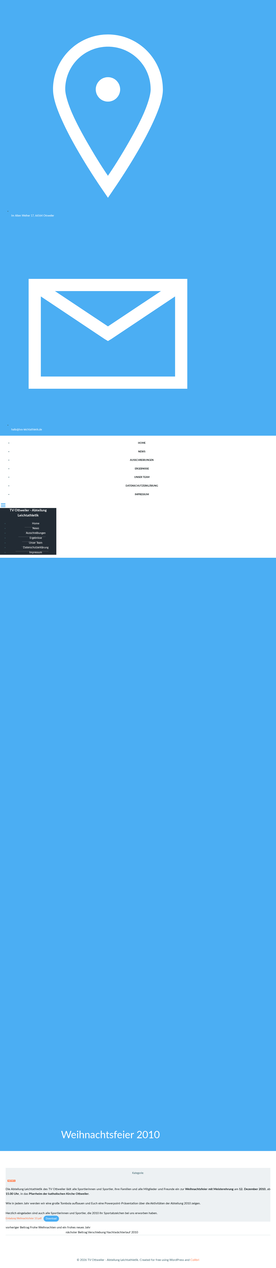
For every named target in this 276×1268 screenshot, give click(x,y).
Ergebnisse (142, 469)
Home (142, 443)
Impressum (142, 494)
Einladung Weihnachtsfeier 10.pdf (24, 1218)
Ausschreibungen (142, 460)
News (141, 452)
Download (51, 1218)
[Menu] (138, 505)
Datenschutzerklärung (142, 486)
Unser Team (141, 477)
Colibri (194, 1259)
